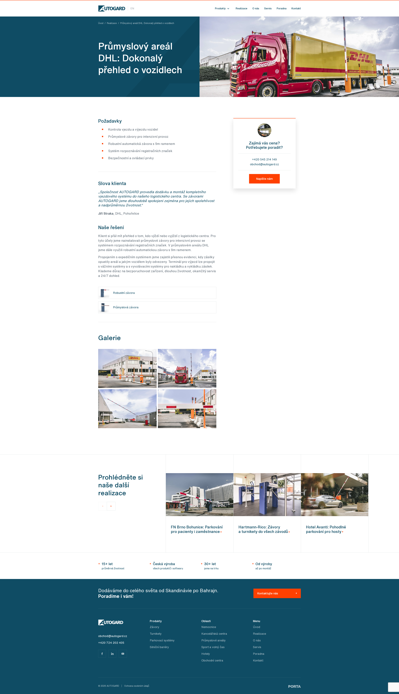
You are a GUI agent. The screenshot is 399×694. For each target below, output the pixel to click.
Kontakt (296, 8)
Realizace (241, 8)
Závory (154, 627)
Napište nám (264, 179)
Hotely (205, 654)
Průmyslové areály (213, 640)
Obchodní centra (212, 660)
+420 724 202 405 (111, 643)
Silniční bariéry (159, 647)
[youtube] (123, 654)
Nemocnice (208, 627)
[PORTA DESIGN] (294, 686)
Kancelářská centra (214, 634)
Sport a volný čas (212, 647)
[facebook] (102, 654)
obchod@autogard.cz (264, 164)
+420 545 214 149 (264, 159)
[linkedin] (112, 654)
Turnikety (156, 634)
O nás (255, 8)
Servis (268, 8)
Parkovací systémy (162, 640)
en (132, 8)
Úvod (256, 627)
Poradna (281, 8)
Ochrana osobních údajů (136, 685)
